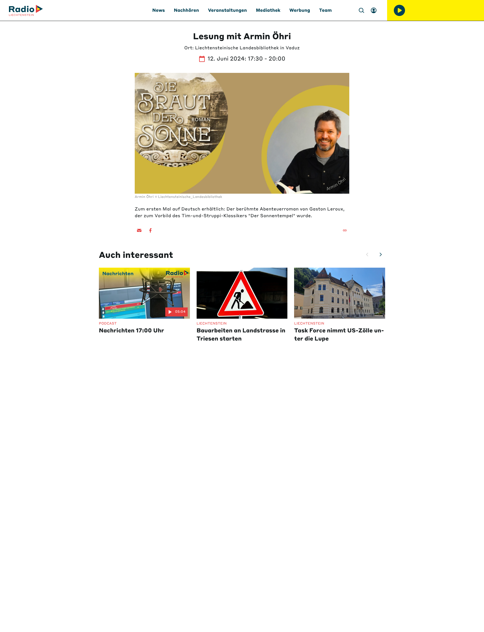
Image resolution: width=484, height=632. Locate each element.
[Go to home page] (26, 10)
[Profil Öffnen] (373, 10)
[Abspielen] (399, 10)
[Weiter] (380, 254)
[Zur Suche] (361, 10)
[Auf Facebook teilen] (150, 230)
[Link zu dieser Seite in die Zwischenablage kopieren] (344, 230)
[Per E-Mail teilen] (139, 230)
